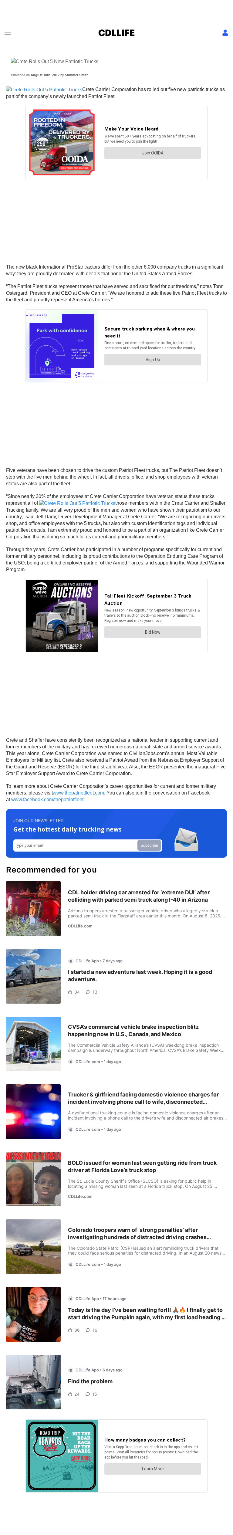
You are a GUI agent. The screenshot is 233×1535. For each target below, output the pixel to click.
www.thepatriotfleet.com (78, 792)
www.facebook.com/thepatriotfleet (47, 799)
